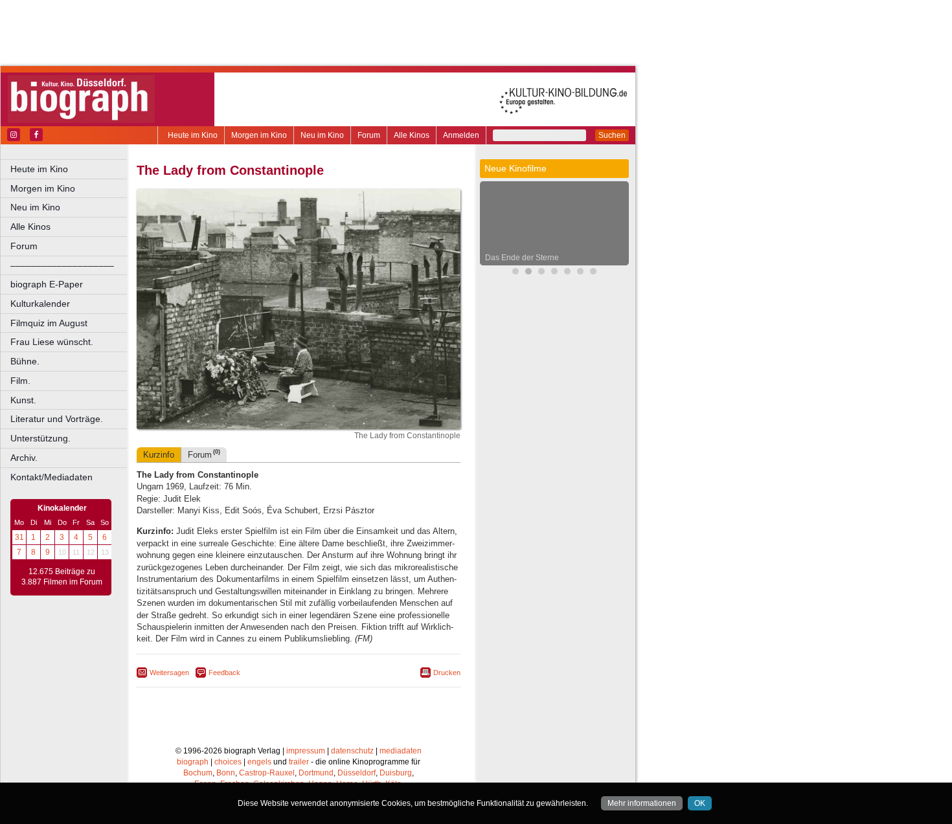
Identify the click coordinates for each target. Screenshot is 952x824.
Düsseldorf (356, 772)
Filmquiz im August (48, 323)
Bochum (197, 772)
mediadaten (401, 750)
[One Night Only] (515, 273)
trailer (299, 761)
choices (228, 761)
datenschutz (352, 750)
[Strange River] (593, 273)
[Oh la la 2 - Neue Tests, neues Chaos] (541, 273)
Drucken (446, 672)
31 (19, 537)
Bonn (225, 772)
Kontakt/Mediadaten (51, 477)
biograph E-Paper (46, 284)
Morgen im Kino (259, 135)
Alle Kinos (411, 135)
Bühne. (25, 361)
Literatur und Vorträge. (56, 419)
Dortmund (316, 772)
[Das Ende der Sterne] (528, 273)
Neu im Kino (322, 135)
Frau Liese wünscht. (51, 342)
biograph (193, 761)
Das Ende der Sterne (522, 257)
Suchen (612, 135)
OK (699, 803)
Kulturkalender (40, 303)
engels (259, 761)
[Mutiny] (567, 273)
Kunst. (23, 400)
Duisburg (396, 772)
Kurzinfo (158, 455)
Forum (368, 135)
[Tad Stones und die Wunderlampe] (554, 273)
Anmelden (461, 135)
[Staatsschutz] (580, 273)
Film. (20, 380)
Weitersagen (169, 672)
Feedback (224, 672)
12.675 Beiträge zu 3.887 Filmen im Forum (61, 576)
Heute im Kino (193, 135)
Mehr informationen (641, 803)
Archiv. (24, 457)
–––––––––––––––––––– (62, 265)
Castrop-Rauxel (267, 772)
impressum (305, 750)
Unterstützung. (40, 438)
